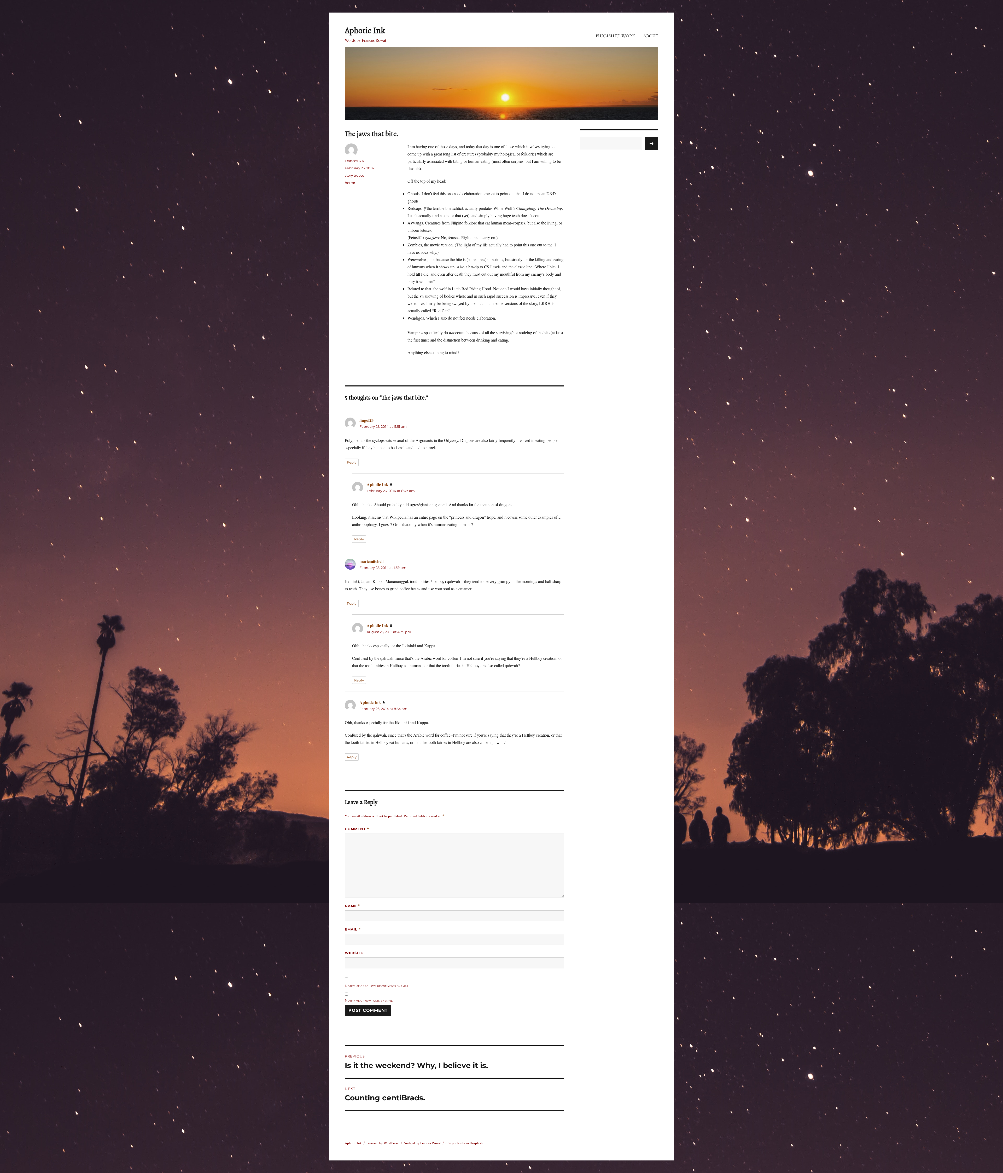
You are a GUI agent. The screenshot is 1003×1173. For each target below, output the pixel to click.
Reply (352, 462)
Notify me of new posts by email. (369, 1000)
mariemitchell (371, 561)
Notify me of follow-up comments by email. (377, 986)
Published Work (615, 36)
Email (353, 929)
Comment (357, 829)
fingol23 (366, 420)
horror (350, 183)
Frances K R (354, 161)
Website (354, 953)
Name (353, 906)
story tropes (354, 175)
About (650, 36)
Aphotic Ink (365, 30)
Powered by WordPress (382, 1143)
